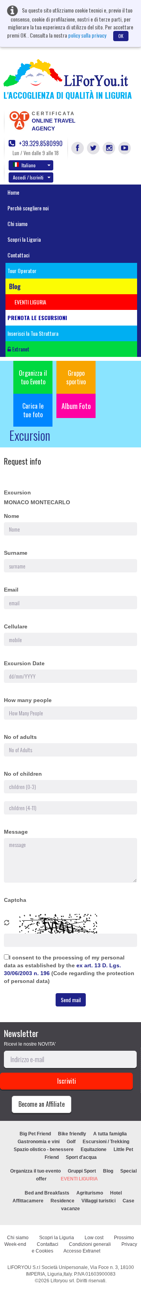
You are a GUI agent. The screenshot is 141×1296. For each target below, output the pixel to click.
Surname (15, 553)
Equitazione (94, 1149)
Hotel (116, 1193)
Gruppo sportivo (76, 377)
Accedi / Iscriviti (28, 177)
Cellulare (15, 626)
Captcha (15, 900)
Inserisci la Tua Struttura (32, 333)
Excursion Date (24, 663)
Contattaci (18, 255)
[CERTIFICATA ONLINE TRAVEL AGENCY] (19, 120)
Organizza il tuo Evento (33, 377)
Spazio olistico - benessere (44, 1149)
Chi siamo (17, 223)
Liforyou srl (62, 1280)
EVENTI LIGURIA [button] (30, 302)
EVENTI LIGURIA (79, 1179)
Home (13, 192)
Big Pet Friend (35, 1134)
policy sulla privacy (87, 35)
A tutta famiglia (110, 1134)
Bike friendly (72, 1134)
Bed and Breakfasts (47, 1193)
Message (16, 832)
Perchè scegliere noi (28, 208)
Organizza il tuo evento (35, 1171)
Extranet (20, 349)
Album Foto (76, 406)
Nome (11, 516)
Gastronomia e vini (39, 1141)
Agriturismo (89, 1193)
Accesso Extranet (81, 1251)
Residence (62, 1201)
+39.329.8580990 (40, 143)
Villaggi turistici (98, 1201)
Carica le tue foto (32, 410)
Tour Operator (21, 270)
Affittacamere (28, 1201)
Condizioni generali (90, 1244)
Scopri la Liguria (24, 239)
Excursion (17, 492)
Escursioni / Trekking (106, 1141)
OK (120, 36)
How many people (28, 700)
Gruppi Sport (82, 1171)
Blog (108, 1171)
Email (11, 589)
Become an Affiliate (41, 1104)
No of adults (20, 737)
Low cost (94, 1237)
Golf (71, 1141)
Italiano (29, 165)
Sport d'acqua (81, 1157)
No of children (23, 774)
